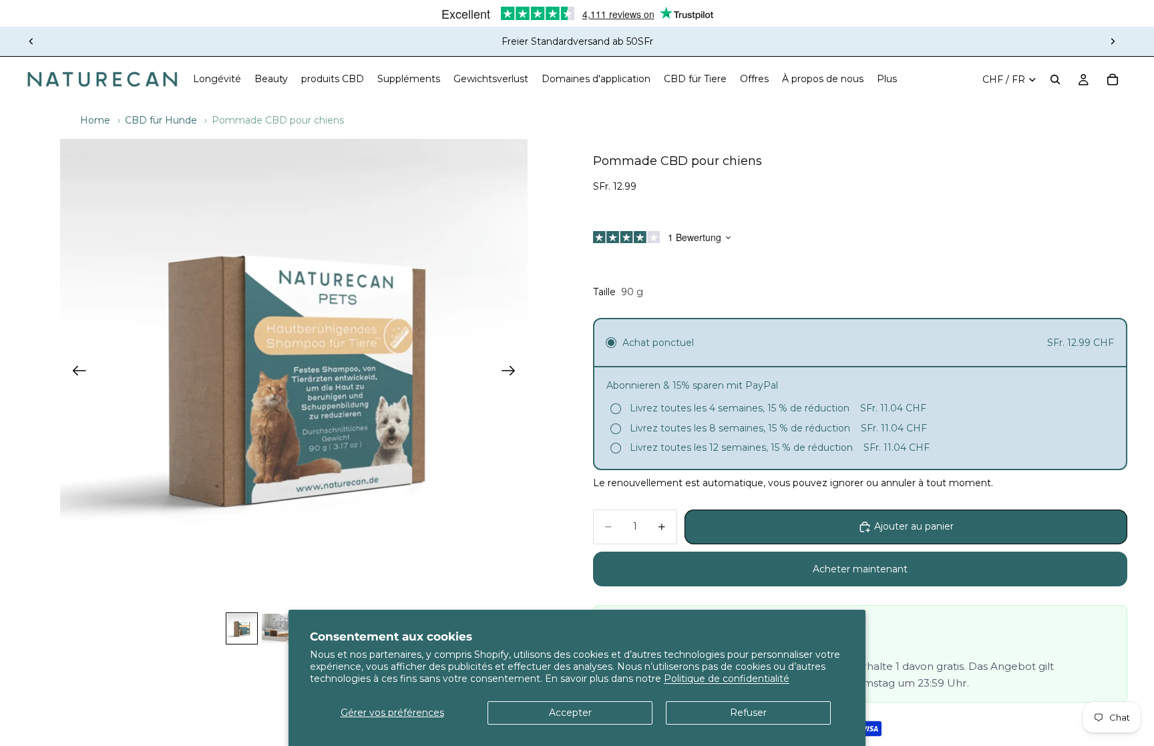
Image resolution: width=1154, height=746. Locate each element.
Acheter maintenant (860, 569)
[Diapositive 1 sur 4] (241, 628)
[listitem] (887, 79)
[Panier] (1112, 79)
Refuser (748, 713)
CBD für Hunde (161, 120)
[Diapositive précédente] (31, 41)
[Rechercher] (1055, 79)
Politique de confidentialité (726, 679)
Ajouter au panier (914, 526)
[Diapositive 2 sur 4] (276, 628)
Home (95, 120)
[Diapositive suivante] (1112, 41)
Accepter (570, 713)
